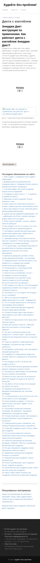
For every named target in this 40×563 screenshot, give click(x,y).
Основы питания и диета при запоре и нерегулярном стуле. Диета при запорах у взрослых (18, 314)
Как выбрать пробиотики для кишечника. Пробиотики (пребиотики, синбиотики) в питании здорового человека (19, 233)
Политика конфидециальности (16, 536)
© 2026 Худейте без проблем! (15, 529)
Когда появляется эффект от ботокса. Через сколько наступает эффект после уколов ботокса (18, 403)
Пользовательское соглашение (25, 534)
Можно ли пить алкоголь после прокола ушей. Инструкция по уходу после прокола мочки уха (18, 378)
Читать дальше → (9, 164)
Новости (14, 10)
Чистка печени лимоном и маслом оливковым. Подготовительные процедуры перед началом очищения (18, 435)
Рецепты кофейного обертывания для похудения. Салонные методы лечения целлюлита (18, 344)
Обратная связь (10, 544)
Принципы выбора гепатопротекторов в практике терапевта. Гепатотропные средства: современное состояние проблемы (20, 240)
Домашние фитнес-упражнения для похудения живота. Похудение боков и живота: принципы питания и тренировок (20, 184)
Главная (5, 10)
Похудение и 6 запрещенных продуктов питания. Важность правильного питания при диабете (19, 356)
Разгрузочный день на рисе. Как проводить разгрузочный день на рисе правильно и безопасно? (19, 418)
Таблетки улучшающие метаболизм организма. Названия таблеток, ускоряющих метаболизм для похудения (19, 443)
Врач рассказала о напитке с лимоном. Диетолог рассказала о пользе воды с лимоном (18, 327)
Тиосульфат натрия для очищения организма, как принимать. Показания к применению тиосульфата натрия (17, 410)
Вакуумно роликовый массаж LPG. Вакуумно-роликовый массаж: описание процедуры (17, 391)
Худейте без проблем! (20, 5)
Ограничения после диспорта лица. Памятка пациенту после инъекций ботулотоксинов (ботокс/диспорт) (16, 280)
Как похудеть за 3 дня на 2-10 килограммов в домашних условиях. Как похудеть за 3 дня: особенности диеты (20, 287)
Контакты (8, 534)
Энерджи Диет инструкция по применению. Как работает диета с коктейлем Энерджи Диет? (16, 35)
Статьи (23, 10)
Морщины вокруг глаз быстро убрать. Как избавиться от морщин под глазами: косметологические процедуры (19, 263)
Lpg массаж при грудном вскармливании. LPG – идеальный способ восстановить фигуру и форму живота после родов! (20, 216)
